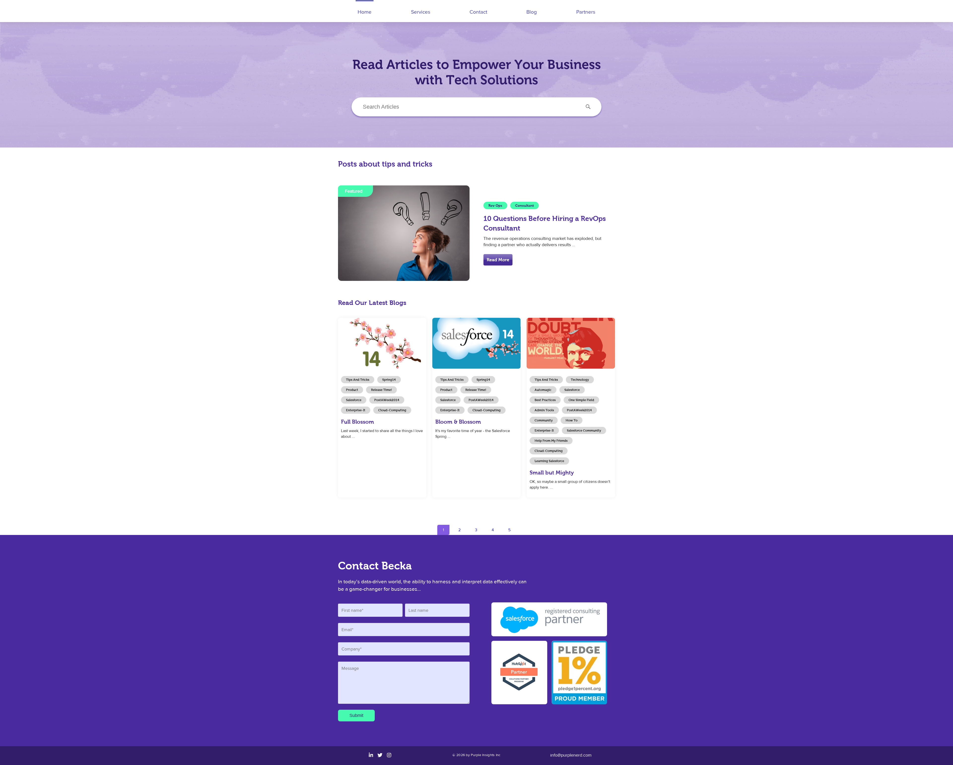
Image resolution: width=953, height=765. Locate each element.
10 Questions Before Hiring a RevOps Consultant (544, 223)
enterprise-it (355, 410)
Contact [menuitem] (478, 11)
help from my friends (551, 440)
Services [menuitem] (420, 11)
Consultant (524, 205)
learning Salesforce (549, 461)
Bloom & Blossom (458, 422)
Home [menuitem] (365, 11)
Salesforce (353, 400)
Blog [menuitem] (531, 11)
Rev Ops (495, 205)
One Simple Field (581, 400)
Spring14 (389, 380)
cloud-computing (392, 410)
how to (572, 420)
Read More (498, 259)
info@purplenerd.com (571, 755)
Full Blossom (357, 422)
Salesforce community (584, 430)
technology (580, 380)
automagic (543, 390)
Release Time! (381, 390)
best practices (545, 400)
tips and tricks (357, 380)
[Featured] (404, 279)
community (544, 420)
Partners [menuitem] (585, 11)
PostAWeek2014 (386, 400)
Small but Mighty (552, 473)
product (352, 390)
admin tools (544, 410)
